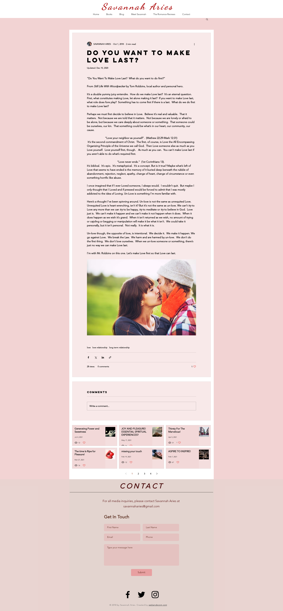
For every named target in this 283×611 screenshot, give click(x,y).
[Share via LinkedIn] (102, 357)
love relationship (99, 347)
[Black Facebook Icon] (128, 594)
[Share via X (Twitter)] (95, 357)
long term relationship (119, 347)
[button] (207, 19)
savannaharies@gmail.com (141, 506)
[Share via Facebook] (88, 357)
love (89, 347)
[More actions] (194, 44)
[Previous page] (126, 473)
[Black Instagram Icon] (155, 594)
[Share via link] (110, 357)
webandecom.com (158, 605)
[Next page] (157, 473)
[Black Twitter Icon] (141, 594)
